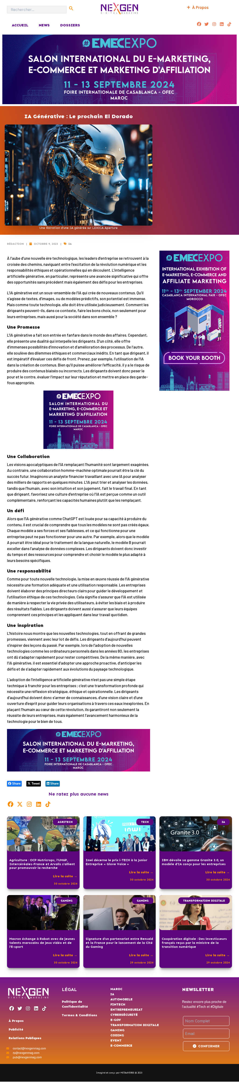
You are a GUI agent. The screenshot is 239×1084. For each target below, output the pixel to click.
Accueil (20, 25)
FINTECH (117, 1004)
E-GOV (115, 1020)
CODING (117, 1035)
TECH (145, 822)
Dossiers (70, 25)
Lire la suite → (65, 876)
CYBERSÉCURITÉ (124, 1015)
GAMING (67, 900)
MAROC (116, 989)
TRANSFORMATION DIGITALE (204, 900)
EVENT (116, 1040)
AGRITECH (65, 822)
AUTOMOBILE (121, 999)
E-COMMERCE (121, 1046)
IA (70, 243)
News (44, 25)
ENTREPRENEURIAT (126, 1010)
